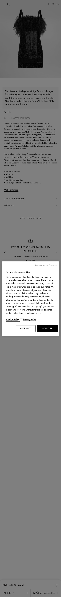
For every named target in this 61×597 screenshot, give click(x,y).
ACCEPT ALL (47, 328)
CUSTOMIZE (25, 328)
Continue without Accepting (45, 265)
